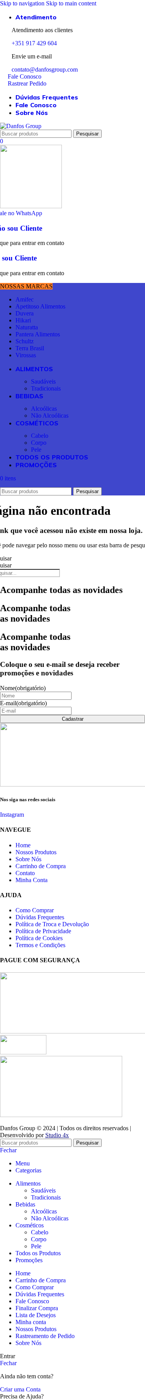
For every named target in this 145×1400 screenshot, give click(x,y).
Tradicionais (46, 388)
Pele (36, 449)
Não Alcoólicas (49, 415)
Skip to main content (71, 3)
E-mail (23, 703)
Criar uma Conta (20, 1389)
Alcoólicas (44, 408)
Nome (23, 688)
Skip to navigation (23, 3)
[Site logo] (20, 126)
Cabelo (39, 435)
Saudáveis (43, 381)
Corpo (38, 442)
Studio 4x (57, 1135)
